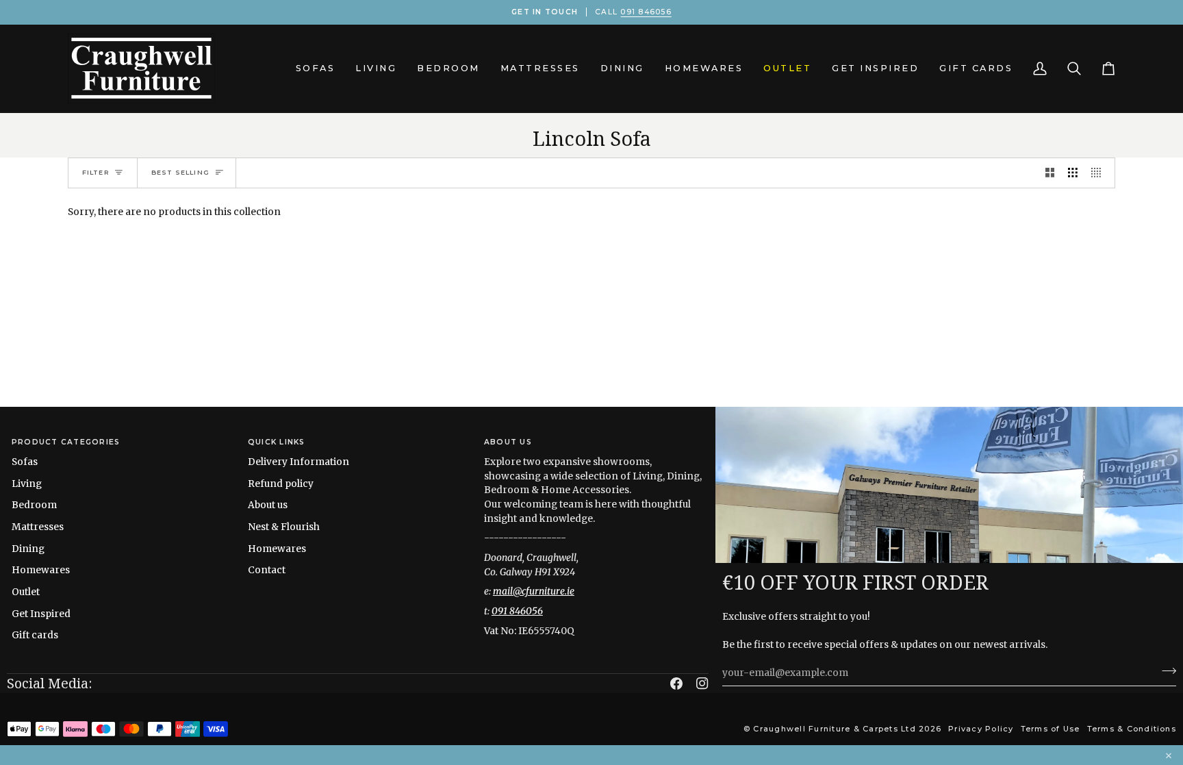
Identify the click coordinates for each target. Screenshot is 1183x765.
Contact (266, 570)
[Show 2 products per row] (1050, 173)
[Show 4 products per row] (1099, 173)
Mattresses (38, 527)
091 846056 (645, 12)
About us (268, 505)
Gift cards (35, 635)
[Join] (1165, 671)
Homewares (41, 570)
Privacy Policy (980, 728)
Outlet (26, 592)
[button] (315, 68)
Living (27, 483)
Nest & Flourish (284, 527)
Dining (28, 548)
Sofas (25, 461)
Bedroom (34, 505)
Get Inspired (41, 613)
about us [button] (508, 442)
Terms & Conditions (1131, 728)
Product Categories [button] (66, 442)
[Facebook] (676, 683)
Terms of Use (1050, 728)
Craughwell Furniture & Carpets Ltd (834, 728)
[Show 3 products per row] (1072, 173)
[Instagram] (702, 683)
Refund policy (281, 483)
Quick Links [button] (276, 442)
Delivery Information (298, 461)
